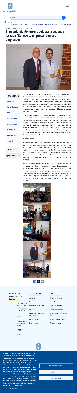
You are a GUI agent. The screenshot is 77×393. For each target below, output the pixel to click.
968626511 (20, 330)
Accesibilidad (33, 319)
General (10, 141)
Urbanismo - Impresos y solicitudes (38, 314)
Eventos (32, 302)
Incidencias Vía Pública (58, 319)
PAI (8, 113)
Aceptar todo (56, 378)
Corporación (11, 135)
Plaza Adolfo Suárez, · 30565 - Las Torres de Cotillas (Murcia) (22, 308)
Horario (19, 335)
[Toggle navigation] (67, 7)
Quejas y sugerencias (57, 309)
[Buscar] (64, 18)
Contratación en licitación (58, 302)
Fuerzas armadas (56, 323)
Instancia (20, 317)
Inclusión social (12, 107)
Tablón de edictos (56, 306)
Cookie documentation (11, 388)
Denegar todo (56, 372)
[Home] (8, 7)
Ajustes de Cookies (56, 366)
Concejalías (11, 130)
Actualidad (11, 101)
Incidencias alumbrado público (59, 314)
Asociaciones (12, 118)
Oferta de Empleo (56, 298)
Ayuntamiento (12, 124)
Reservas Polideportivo (37, 306)
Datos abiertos (34, 323)
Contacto (32, 309)
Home (10, 22)
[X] (38, 281)
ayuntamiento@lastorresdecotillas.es (22, 323)
